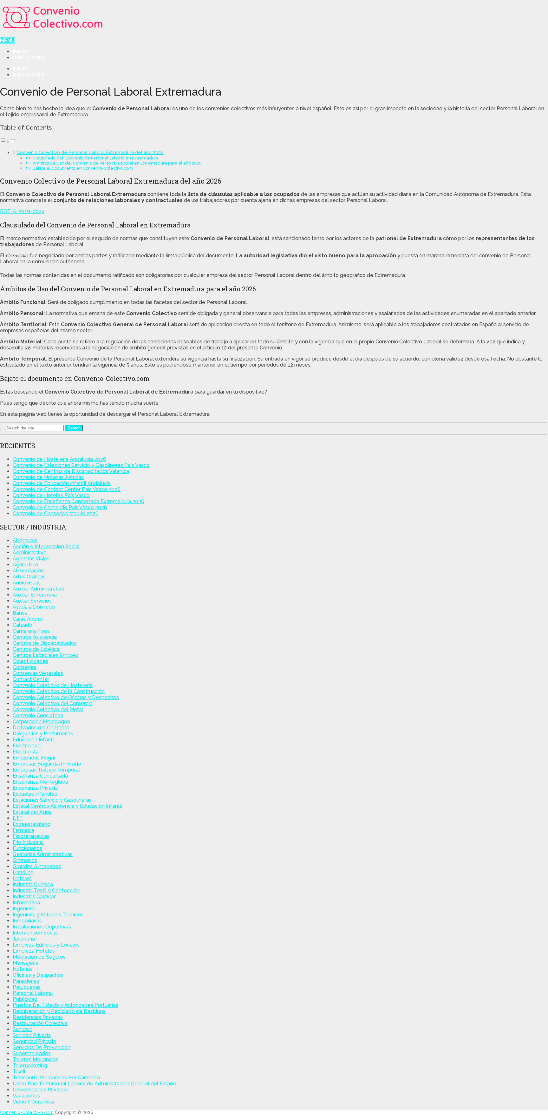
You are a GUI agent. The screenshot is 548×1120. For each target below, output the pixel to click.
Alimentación (28, 571)
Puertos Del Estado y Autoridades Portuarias (65, 1005)
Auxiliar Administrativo (38, 589)
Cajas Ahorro (28, 619)
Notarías (22, 969)
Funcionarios (27, 848)
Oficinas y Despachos (38, 975)
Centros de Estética (36, 649)
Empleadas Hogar (34, 758)
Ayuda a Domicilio (34, 607)
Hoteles (22, 878)
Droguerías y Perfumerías (43, 734)
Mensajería (25, 963)
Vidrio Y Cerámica (33, 1102)
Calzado (22, 625)
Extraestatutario (31, 824)
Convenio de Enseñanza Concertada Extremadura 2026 (78, 501)
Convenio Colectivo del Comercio (53, 703)
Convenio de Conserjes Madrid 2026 (56, 513)
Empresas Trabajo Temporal (46, 770)
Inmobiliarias (27, 921)
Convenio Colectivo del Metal (48, 709)
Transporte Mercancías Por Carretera (56, 1078)
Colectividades (30, 661)
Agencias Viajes (31, 559)
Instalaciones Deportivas (42, 927)
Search (74, 428)
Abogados (25, 540)
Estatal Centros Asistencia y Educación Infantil (67, 806)
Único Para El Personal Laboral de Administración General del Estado (94, 1084)
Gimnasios (25, 860)
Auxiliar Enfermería (35, 595)
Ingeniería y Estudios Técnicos (48, 915)
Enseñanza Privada (35, 788)
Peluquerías (27, 987)
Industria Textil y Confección (46, 890)
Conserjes (24, 667)
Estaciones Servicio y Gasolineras (52, 800)
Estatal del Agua (32, 812)
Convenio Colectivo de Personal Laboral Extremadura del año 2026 (90, 152)
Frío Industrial (28, 842)
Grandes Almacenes (37, 866)
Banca (20, 613)
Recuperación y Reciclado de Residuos (59, 1011)
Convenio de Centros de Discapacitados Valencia (71, 471)
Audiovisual (26, 583)
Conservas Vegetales (38, 673)
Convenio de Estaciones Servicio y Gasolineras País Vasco (81, 465)
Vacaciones (26, 1096)
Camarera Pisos (31, 631)
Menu (7, 40)
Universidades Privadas (40, 1090)
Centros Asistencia (35, 637)
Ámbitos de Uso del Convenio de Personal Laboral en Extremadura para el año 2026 (117, 163)
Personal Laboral (33, 993)
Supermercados (32, 1053)
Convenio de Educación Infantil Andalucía (62, 483)
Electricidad (27, 746)
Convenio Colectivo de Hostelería (53, 685)
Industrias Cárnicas (34, 897)
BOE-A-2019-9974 (22, 211)
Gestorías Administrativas (43, 854)
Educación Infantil (34, 740)
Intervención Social (35, 933)
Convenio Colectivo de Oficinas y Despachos (66, 697)
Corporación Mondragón (41, 722)
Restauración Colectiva (40, 1023)
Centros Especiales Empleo (45, 655)
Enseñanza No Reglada (40, 782)
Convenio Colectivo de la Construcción (59, 691)
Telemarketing (30, 1066)
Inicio (20, 52)
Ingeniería (24, 909)
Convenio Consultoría (38, 715)
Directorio (28, 58)
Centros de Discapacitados (45, 643)
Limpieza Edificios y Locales (46, 945)
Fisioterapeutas (31, 836)
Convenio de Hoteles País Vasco (51, 495)
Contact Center (31, 679)
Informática (26, 903)
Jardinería (24, 939)
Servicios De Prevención (41, 1047)
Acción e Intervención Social (46, 546)
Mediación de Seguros (39, 957)
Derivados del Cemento (41, 728)
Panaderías (26, 981)
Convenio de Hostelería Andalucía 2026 (59, 459)
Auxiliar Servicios (32, 601)
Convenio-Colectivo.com (27, 1112)
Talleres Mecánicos (35, 1059)
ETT (18, 818)
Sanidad (22, 1029)
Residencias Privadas (38, 1017)
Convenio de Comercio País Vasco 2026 (60, 507)
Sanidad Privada (32, 1035)
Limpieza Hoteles (34, 951)
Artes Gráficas (29, 577)
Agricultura (25, 565)
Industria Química (33, 884)
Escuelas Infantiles (35, 794)
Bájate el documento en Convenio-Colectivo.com (83, 168)
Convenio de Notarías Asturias (48, 477)
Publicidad (25, 999)
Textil (19, 1072)
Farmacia (23, 830)
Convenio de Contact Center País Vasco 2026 (67, 489)
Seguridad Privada (34, 1041)
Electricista (26, 752)
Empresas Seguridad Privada (47, 764)
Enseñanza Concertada (40, 776)
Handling (23, 872)
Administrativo (30, 553)
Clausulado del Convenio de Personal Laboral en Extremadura (96, 158)
